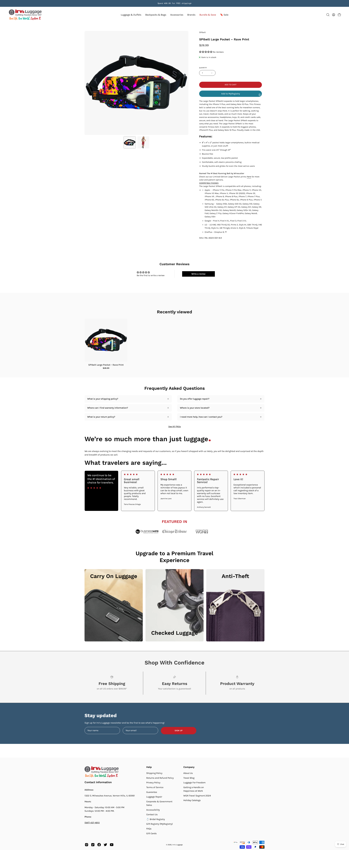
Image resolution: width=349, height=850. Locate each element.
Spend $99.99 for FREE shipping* (174, 3)
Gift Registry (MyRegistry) (159, 824)
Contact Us (152, 814)
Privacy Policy (153, 782)
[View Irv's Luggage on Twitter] (105, 845)
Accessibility (153, 809)
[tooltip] (259, 94)
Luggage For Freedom (194, 782)
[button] (191, 15)
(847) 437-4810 (92, 822)
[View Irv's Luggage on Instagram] (87, 845)
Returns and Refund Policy (160, 777)
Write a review (198, 274)
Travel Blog (188, 777)
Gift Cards (151, 833)
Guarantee (151, 792)
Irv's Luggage (177, 845)
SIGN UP (179, 730)
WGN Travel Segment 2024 (197, 795)
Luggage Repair (154, 796)
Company (189, 767)
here (249, 176)
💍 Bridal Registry (155, 819)
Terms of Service (154, 787)
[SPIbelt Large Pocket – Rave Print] (130, 142)
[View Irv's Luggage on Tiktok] (93, 845)
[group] (174, 3)
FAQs (148, 828)
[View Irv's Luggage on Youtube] (112, 845)
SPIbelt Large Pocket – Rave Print (106, 365)
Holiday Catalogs (192, 800)
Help (149, 767)
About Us (188, 773)
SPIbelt (202, 32)
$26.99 (106, 368)
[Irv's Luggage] (25, 15)
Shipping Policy (154, 773)
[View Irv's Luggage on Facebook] (99, 845)
